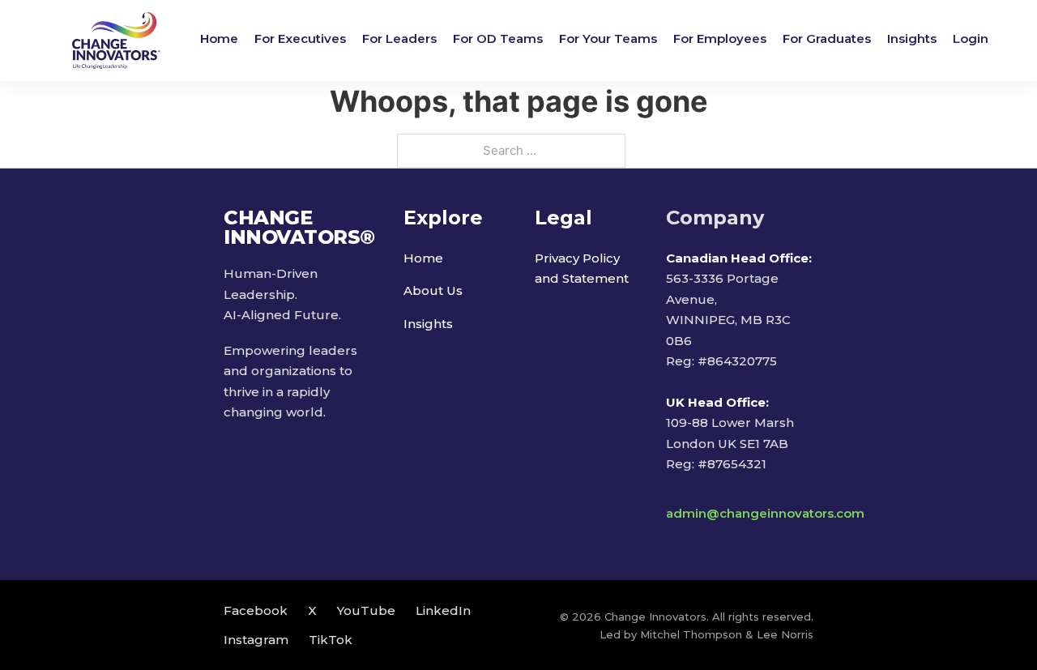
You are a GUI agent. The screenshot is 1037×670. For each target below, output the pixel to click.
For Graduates (827, 38)
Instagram (256, 639)
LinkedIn (443, 610)
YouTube (366, 610)
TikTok (330, 639)
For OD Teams (498, 38)
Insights (912, 38)
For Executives (300, 38)
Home (219, 38)
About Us (433, 290)
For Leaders (399, 38)
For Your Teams (608, 38)
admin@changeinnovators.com (765, 513)
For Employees (719, 38)
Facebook (256, 610)
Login (970, 38)
